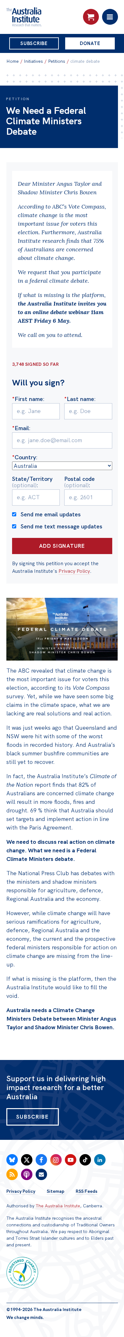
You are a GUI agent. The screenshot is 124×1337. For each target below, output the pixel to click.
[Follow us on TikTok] (85, 1160)
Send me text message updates (61, 526)
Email (20, 428)
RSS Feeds (86, 1191)
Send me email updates (51, 514)
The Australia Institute (58, 1206)
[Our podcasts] (26, 1174)
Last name (79, 399)
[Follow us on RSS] (12, 1174)
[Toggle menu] (110, 17)
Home (12, 61)
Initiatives (33, 61)
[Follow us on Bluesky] (12, 1160)
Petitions (56, 61)
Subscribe (34, 43)
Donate (90, 43)
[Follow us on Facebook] (41, 1160)
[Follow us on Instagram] (56, 1160)
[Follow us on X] (26, 1160)
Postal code (79, 482)
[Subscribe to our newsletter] (41, 1174)
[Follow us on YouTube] (70, 1160)
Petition (18, 98)
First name (27, 399)
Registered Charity (22, 1273)
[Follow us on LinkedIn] (100, 1160)
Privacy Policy (74, 571)
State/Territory (32, 482)
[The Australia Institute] (40, 16)
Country (24, 457)
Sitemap (55, 1191)
